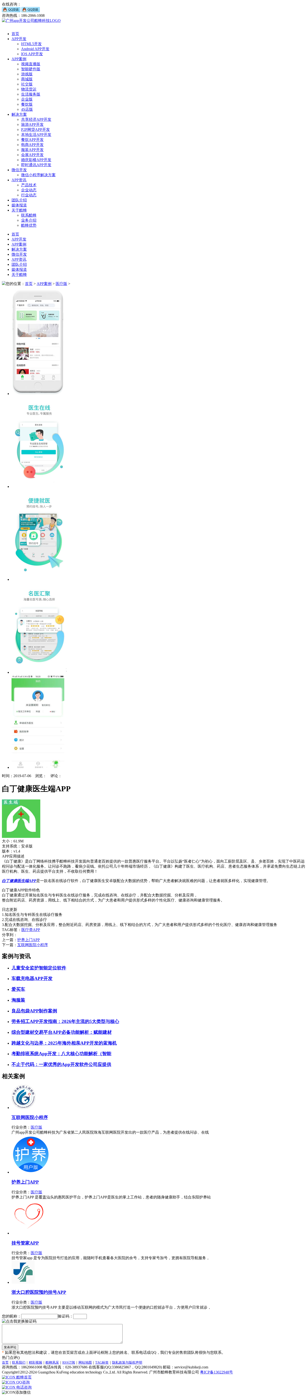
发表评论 (10, 1347)
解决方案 (19, 114)
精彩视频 (35, 1362)
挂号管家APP (25, 1243)
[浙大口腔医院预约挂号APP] (23, 1282)
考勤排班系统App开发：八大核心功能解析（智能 (61, 1053)
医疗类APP (30, 930)
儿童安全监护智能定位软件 (39, 967)
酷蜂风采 (52, 1362)
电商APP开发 (32, 145)
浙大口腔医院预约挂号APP (39, 1292)
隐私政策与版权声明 (127, 1362)
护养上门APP (28, 940)
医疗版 (61, 284)
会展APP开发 (32, 155)
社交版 (27, 84)
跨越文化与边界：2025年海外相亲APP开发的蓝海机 (64, 1043)
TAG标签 (102, 1362)
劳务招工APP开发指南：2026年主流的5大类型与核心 (65, 1021)
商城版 (27, 79)
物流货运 (28, 89)
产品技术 (28, 185)
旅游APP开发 (32, 124)
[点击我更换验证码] (19, 1321)
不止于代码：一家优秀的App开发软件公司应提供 (61, 1064)
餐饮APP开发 (32, 140)
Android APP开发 (35, 49)
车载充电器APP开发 (32, 978)
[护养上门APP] (31, 1172)
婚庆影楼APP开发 (36, 160)
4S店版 (27, 109)
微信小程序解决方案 (38, 175)
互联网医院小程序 (32, 945)
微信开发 (19, 170)
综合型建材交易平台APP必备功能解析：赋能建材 (62, 1032)
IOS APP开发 (32, 54)
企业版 (27, 99)
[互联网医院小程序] (23, 1108)
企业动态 (28, 190)
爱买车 (18, 989)
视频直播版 (30, 64)
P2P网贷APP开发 (35, 129)
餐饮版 (27, 104)
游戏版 (27, 74)
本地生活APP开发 (36, 135)
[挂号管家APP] (29, 1233)
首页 (15, 34)
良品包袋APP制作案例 (34, 1010)
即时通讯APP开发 (36, 165)
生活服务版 (30, 94)
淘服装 (18, 1000)
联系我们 (18, 1362)
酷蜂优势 (28, 225)
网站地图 (85, 1362)
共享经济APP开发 (36, 119)
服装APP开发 (32, 150)
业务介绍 (28, 220)
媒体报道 (19, 205)
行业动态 (28, 195)
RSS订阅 (68, 1362)
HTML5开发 (31, 44)
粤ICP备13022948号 (216, 1372)
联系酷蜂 (28, 215)
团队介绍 (19, 200)
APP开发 (19, 39)
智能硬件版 (30, 69)
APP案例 (19, 59)
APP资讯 (19, 180)
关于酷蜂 (19, 210)
